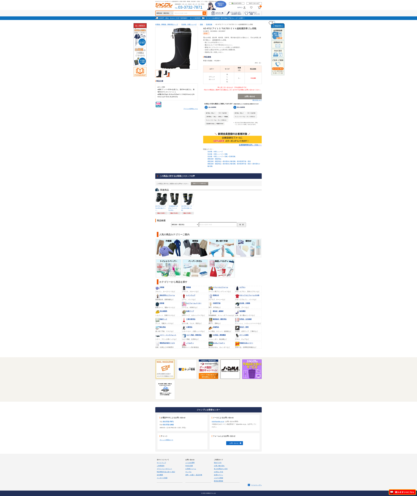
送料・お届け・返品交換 (193, 475)
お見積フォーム (190, 469)
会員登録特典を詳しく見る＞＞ (250, 145)
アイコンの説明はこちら (191, 108)
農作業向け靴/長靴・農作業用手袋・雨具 (237, 161)
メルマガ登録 (218, 478)
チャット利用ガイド (166, 440)
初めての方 (218, 463)
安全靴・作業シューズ (215, 151)
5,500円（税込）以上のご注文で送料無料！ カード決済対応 (180, 18)
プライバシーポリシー (164, 469)
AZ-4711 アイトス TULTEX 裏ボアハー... (160, 208)
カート (260, 6)
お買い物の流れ (219, 466)
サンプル (188, 472)
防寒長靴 (232, 156)
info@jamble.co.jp (218, 421)
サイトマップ (161, 463)
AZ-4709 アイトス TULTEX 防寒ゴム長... (186, 208)
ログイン (240, 7)
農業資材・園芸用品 (214, 159)
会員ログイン (218, 475)
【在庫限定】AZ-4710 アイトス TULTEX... (173, 208)
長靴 (226, 154)
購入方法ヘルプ (257, 100)
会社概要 (160, 475)
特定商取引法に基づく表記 (166, 472)
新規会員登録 (218, 481)
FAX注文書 (189, 466)
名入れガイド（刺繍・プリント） (255, 13)
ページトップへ (256, 485)
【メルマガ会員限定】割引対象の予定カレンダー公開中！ (225, 18)
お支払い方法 (218, 472)
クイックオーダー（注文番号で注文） (236, 13)
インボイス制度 (162, 478)
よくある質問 (189, 463)
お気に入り (251, 7)
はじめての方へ (237, 3)
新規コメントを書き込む (199, 183)
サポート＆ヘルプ (254, 3)
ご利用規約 (160, 466)
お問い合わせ (234, 443)
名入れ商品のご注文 (221, 469)
